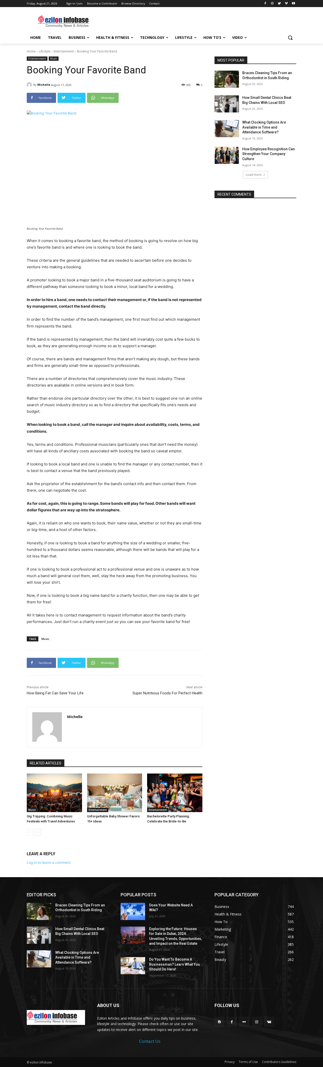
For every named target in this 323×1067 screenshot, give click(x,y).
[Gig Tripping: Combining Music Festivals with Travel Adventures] (54, 793)
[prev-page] (30, 832)
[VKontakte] (269, 1022)
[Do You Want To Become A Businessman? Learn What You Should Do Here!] (133, 965)
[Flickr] (244, 1022)
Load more (254, 174)
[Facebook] (265, 4)
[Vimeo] (286, 4)
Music (53, 58)
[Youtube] (293, 4)
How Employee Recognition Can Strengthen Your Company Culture (268, 154)
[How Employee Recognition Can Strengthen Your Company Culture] (226, 155)
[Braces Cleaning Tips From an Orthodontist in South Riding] (226, 79)
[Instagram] (272, 4)
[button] (290, 38)
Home (31, 51)
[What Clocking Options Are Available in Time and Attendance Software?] (226, 128)
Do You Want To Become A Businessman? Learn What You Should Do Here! (174, 964)
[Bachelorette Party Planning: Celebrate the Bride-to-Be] (174, 793)
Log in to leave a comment (48, 862)
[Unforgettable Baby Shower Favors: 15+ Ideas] (114, 793)
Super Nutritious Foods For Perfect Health (167, 693)
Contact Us (149, 1041)
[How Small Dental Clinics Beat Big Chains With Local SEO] (226, 103)
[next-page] (38, 832)
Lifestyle (44, 51)
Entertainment (64, 51)
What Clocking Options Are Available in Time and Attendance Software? (264, 127)
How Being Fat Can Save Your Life (55, 693)
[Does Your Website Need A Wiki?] (133, 911)
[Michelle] (30, 84)
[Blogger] (219, 1022)
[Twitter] (279, 4)
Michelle (43, 84)
